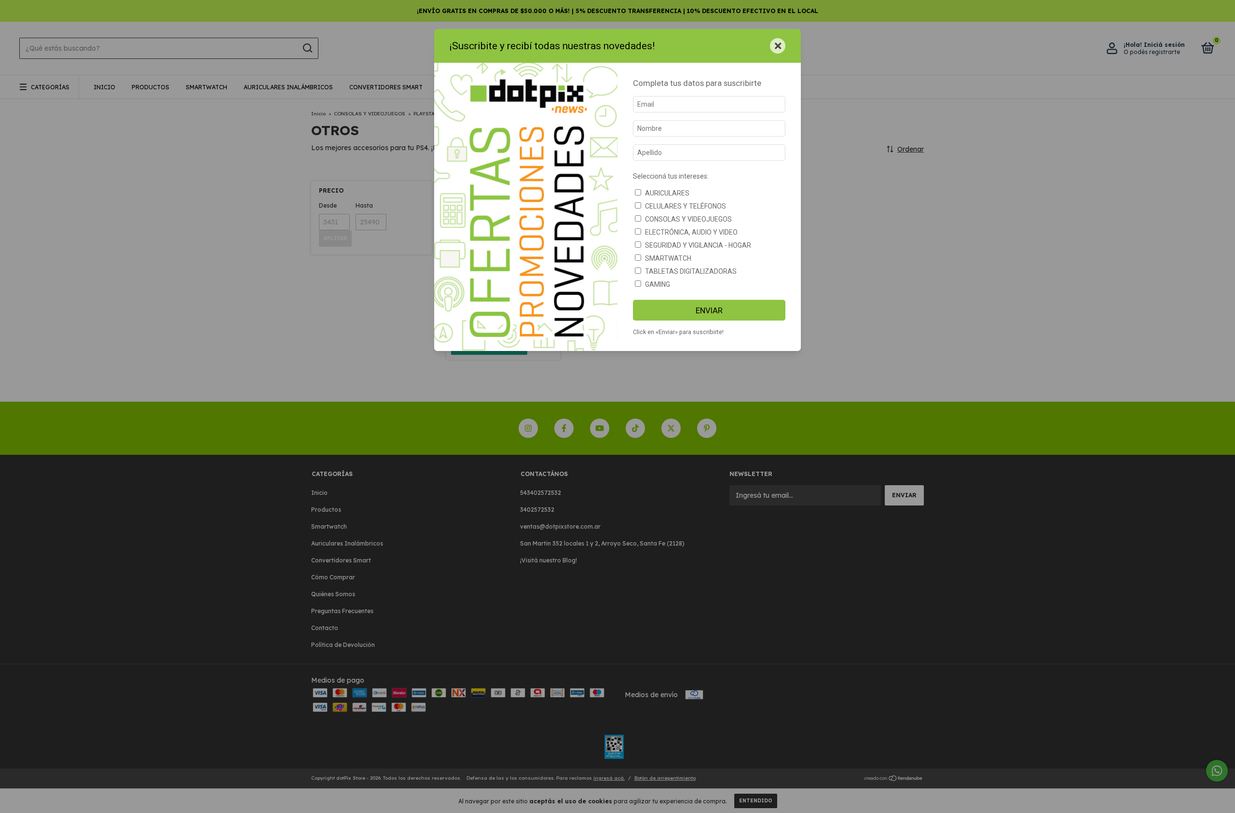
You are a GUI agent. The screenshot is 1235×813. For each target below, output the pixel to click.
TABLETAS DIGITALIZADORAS (691, 271)
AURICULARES (667, 193)
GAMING (657, 284)
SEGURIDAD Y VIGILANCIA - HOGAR (698, 245)
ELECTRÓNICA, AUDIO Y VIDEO (691, 232)
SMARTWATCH (668, 258)
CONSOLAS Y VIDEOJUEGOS (688, 219)
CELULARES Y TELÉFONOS (685, 206)
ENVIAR (709, 310)
